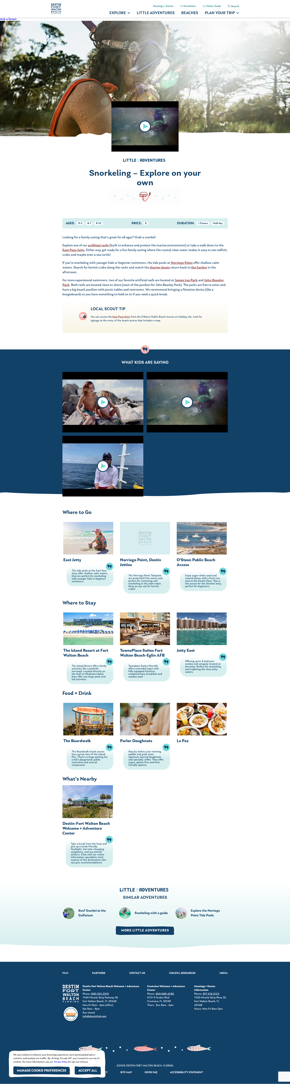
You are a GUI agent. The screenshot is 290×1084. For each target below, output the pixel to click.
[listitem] (145, 19)
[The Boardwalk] (88, 719)
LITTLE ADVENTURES (156, 13)
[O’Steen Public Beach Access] (202, 538)
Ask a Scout (8, 19)
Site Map (126, 1072)
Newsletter (189, 6)
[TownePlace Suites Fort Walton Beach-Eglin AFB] (145, 629)
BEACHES (189, 13)
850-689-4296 (165, 994)
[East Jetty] (88, 538)
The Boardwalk (77, 741)
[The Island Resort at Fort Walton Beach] (88, 629)
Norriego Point (182, 263)
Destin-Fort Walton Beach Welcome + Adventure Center (86, 829)
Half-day (218, 223)
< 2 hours (203, 223)
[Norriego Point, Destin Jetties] (145, 538)
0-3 (80, 223)
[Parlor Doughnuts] (145, 719)
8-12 (98, 223)
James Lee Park (186, 280)
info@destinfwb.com (94, 1016)
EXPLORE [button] (117, 13)
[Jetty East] (202, 629)
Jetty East (186, 651)
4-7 (89, 223)
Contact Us (137, 973)
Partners (98, 973)
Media (224, 973)
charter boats (160, 267)
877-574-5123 (211, 994)
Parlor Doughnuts (136, 741)
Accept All (87, 1070)
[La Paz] (202, 719)
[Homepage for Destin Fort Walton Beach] (70, 994)
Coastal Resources (182, 973)
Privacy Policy (61, 1062)
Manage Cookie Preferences (41, 1070)
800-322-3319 (100, 994)
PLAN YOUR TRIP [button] (220, 13)
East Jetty (72, 560)
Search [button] (235, 6)
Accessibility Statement (186, 1072)
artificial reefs (98, 245)
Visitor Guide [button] (213, 6)
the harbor (199, 267)
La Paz (183, 741)
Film (65, 973)
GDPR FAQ (151, 1072)
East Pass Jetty (73, 250)
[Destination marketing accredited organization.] (70, 1014)
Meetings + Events (163, 6)
